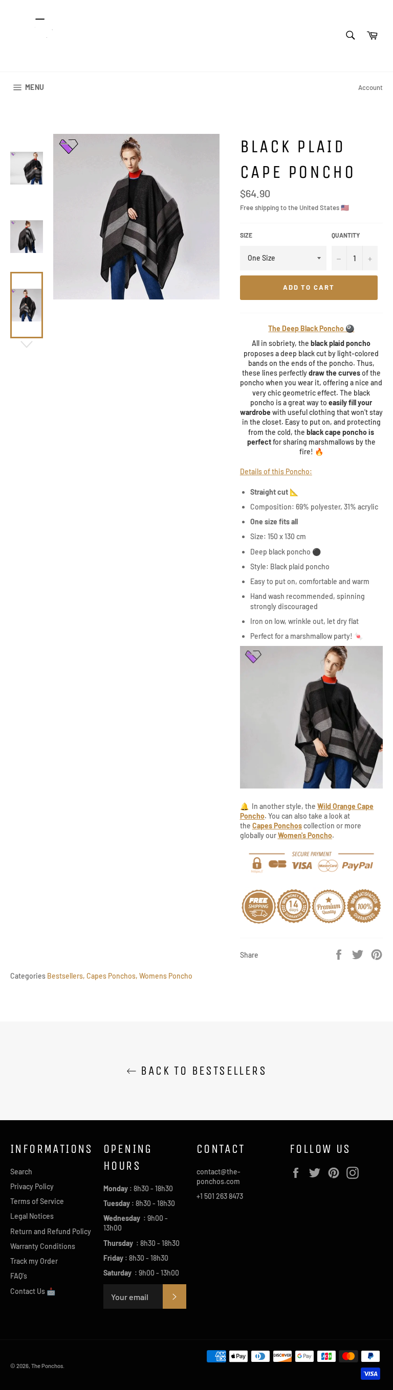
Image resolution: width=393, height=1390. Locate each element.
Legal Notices (32, 1216)
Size (246, 235)
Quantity (346, 235)
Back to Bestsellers (202, 1070)
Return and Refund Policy (50, 1231)
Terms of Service (37, 1201)
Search (21, 1171)
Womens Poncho (165, 975)
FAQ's (18, 1275)
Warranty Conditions (42, 1246)
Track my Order (34, 1261)
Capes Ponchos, (112, 975)
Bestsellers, (66, 975)
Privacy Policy (32, 1186)
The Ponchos (47, 1365)
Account (370, 87)
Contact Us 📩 (32, 1291)
